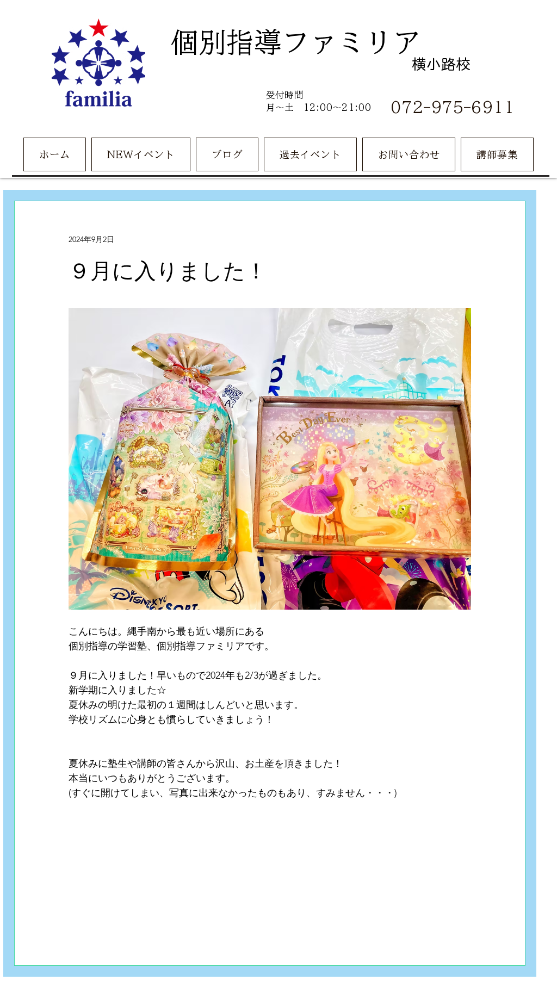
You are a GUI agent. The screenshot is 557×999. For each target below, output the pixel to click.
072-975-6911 (453, 107)
